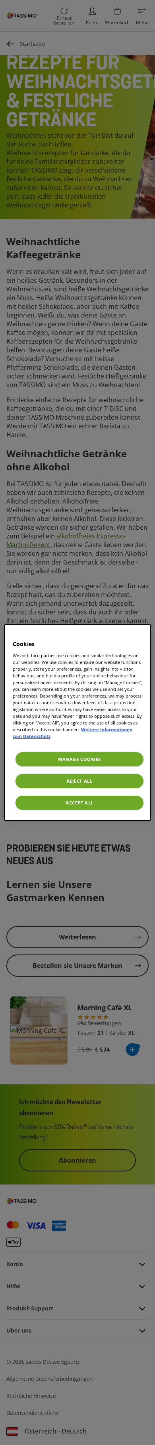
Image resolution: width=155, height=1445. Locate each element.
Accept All (79, 803)
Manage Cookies (79, 759)
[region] (77, 722)
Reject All (80, 781)
